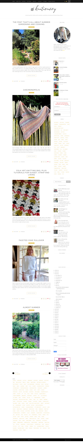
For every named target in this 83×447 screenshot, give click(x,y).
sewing (27, 418)
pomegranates (34, 414)
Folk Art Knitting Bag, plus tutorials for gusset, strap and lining (31, 173)
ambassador (30, 380)
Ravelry (34, 1)
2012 (56, 327)
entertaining (29, 395)
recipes (22, 416)
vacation (47, 426)
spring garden (28, 420)
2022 (56, 310)
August (57, 282)
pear (22, 414)
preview (44, 414)
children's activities (40, 386)
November (58, 277)
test (14, 424)
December (58, 275)
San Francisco (15, 418)
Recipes (23, 1)
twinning (31, 426)
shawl (38, 418)
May (57, 300)
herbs (19, 403)
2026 (56, 270)
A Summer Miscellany (63, 67)
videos (27, 428)
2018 (56, 317)
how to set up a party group (34, 403)
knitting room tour (16, 407)
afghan (14, 380)
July (56, 283)
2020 (56, 314)
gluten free (35, 401)
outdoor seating (46, 412)
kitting (23, 405)
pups (47, 414)
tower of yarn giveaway (63, 220)
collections (15, 389)
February (58, 305)
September (58, 280)
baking (28, 382)
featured (24, 397)
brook (14, 386)
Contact (40, 1)
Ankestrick (41, 380)
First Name (56, 110)
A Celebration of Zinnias (63, 90)
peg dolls (26, 414)
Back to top (67, 439)
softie (20, 420)
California (22, 386)
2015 (56, 322)
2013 (56, 326)
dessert (14, 393)
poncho (39, 414)
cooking (31, 389)
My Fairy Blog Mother (23, 439)
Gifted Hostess (19, 401)
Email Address (57, 106)
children (34, 386)
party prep (18, 414)
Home (13, 1)
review (35, 416)
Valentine (14, 428)
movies (18, 410)
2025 (56, 272)
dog (25, 393)
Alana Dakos (19, 380)
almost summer (31, 307)
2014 (56, 324)
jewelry (42, 403)
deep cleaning (37, 391)
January (57, 307)
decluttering (25, 391)
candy (27, 386)
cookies (26, 389)
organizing (33, 412)
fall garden (15, 397)
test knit (17, 424)
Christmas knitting (62, 124)
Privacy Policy (51, 1)
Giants (14, 401)
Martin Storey (56, 135)
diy (22, 393)
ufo (35, 426)
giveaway (30, 401)
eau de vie (36, 393)
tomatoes (47, 424)
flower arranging (37, 397)
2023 (56, 309)
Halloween (15, 403)
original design (39, 412)
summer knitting (27, 422)
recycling (26, 416)
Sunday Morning (34, 422)
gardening (45, 399)
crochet (42, 389)
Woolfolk (44, 428)
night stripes (60, 230)
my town (32, 410)
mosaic (14, 410)
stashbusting (38, 420)
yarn (49, 428)
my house (22, 410)
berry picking (33, 382)
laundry (23, 407)
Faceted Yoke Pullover (31, 240)
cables (18, 386)
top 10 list (15, 426)
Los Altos (44, 407)
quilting (14, 416)
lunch (48, 407)
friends (30, 399)
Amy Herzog (36, 380)
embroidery (24, 395)
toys (19, 426)
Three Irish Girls (37, 424)
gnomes (40, 401)
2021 (56, 312)
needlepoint (41, 410)
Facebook (35, 395)
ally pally (24, 380)
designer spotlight (44, 391)
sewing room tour (32, 418)
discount (18, 393)
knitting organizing (39, 405)
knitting (31, 177)
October (57, 278)
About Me (18, 1)
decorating (31, 391)
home (27, 403)
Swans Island (41, 422)
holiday (23, 403)
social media (15, 420)
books (42, 384)
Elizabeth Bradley (42, 393)
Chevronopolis (31, 90)
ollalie (28, 412)
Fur (37, 399)
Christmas (47, 386)
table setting (47, 422)
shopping (42, 418)
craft (35, 389)
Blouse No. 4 (61, 61)
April (57, 302)
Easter (32, 393)
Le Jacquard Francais (29, 407)
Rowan (43, 416)
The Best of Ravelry (30, 424)
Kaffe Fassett (47, 403)
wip (40, 428)
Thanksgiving (23, 424)
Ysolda (66, 137)
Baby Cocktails (18, 382)
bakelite (24, 382)
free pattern (15, 399)
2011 (55, 329)
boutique (46, 384)
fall (38, 395)
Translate (63, 381)
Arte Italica (46, 380)
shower (47, 418)
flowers (43, 397)
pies (29, 414)
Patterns (29, 1)
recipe (19, 416)
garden (31, 310)
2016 (56, 321)
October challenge (16, 412)
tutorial (26, 426)
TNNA (43, 424)
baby (14, 382)
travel (22, 426)
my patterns (28, 410)
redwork (31, 416)
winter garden (36, 428)
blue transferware (31, 384)
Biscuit (25, 384)
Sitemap (45, 1)
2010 (56, 331)
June (57, 285)
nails (37, 410)
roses (39, 416)
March (57, 304)
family (20, 397)
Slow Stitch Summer (63, 82)
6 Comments (23, 161)
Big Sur (21, 384)
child (30, 386)
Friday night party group (23, 399)
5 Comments (23, 81)
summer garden (20, 422)
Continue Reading (31, 75)
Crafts (31, 92)
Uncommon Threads (40, 426)
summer (14, 422)
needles (46, 410)
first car (28, 397)
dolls (28, 393)
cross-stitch (15, 391)
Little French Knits (38, 407)
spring (23, 420)
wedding (30, 428)
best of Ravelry (15, 384)
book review (38, 384)
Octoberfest (23, 412)
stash (34, 420)
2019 (56, 316)
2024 (56, 273)
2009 (56, 332)
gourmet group (45, 401)
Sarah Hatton (21, 418)
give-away (25, 401)
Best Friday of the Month (41, 382)
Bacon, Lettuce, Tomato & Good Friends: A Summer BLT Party (64, 76)
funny (34, 399)
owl (13, 414)
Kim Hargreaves (18, 405)
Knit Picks (28, 405)
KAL (13, 405)
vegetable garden (21, 428)
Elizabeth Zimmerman (16, 395)
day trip (20, 391)
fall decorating (44, 395)
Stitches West (44, 420)
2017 (56, 319)
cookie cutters (21, 389)
